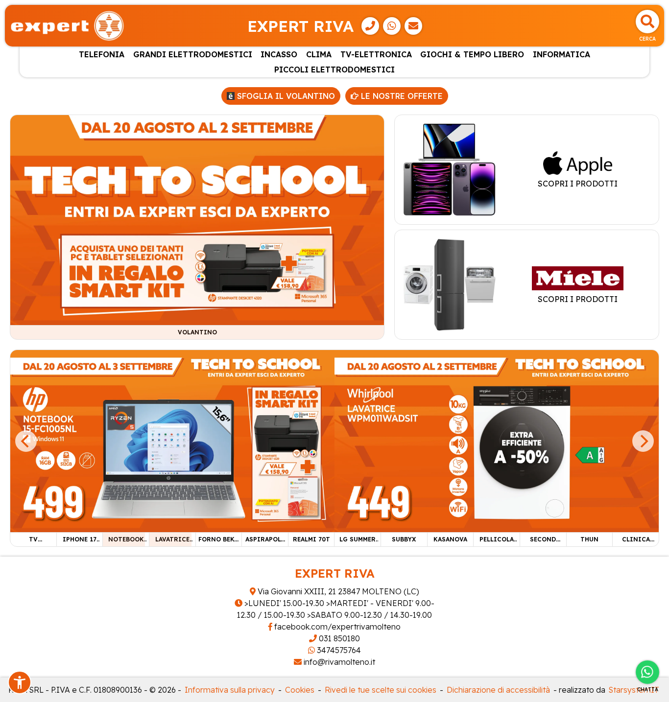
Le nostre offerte (400, 96)
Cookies (299, 690)
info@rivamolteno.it (338, 662)
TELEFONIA (101, 54)
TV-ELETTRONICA (376, 54)
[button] (19, 682)
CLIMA (319, 54)
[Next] (643, 441)
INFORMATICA (561, 54)
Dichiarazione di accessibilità (498, 690)
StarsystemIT (634, 690)
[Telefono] (370, 26)
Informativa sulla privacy (230, 690)
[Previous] (26, 441)
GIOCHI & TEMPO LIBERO (472, 54)
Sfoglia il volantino (285, 96)
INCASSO (279, 54)
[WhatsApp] (392, 26)
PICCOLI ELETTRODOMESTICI (334, 69)
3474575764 (338, 650)
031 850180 (338, 638)
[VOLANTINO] (197, 219)
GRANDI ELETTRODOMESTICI (192, 54)
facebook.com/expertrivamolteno (336, 627)
